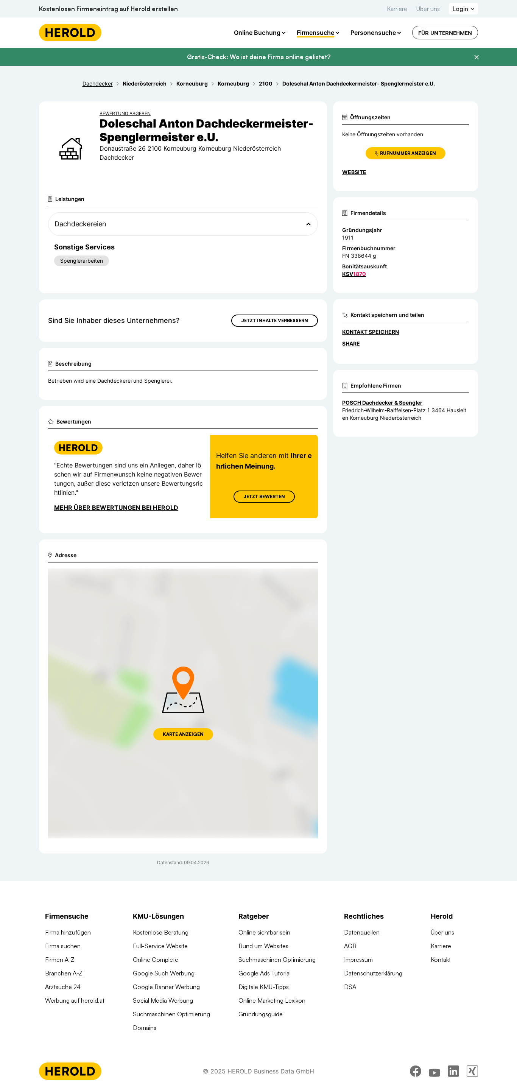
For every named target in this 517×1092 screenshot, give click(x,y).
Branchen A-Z (64, 973)
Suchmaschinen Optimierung (171, 1014)
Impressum (358, 959)
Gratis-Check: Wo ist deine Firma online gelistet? (258, 57)
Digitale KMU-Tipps (263, 987)
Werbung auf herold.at (74, 1000)
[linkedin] (453, 1071)
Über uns (428, 8)
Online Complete (155, 959)
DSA (350, 987)
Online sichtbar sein (264, 932)
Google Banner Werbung (166, 987)
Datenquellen (362, 932)
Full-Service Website (160, 946)
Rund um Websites (263, 946)
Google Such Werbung (164, 973)
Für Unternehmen (445, 33)
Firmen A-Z (60, 959)
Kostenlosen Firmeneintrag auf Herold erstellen (108, 8)
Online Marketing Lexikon (271, 1000)
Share (351, 343)
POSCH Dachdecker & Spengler (382, 402)
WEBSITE (354, 172)
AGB (350, 946)
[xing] (472, 1071)
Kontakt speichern (370, 332)
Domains (144, 1027)
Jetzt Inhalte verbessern (274, 320)
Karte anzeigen (183, 734)
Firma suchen (63, 946)
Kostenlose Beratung (160, 932)
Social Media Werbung (163, 1000)
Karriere (397, 8)
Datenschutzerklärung (373, 973)
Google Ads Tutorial (264, 973)
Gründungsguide (260, 1014)
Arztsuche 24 (63, 987)
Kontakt (441, 959)
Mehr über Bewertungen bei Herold (116, 507)
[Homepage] (70, 32)
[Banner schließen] (476, 57)
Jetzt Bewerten (264, 496)
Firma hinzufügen (68, 932)
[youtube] (434, 1071)
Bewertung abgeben (125, 113)
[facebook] (415, 1071)
